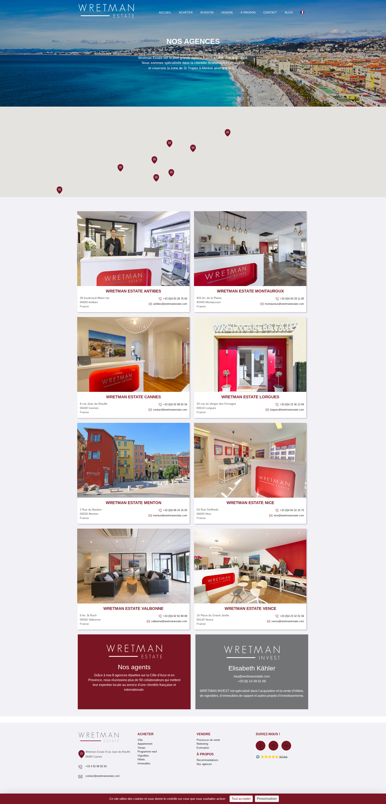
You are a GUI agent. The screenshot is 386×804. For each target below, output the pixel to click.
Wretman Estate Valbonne (133, 608)
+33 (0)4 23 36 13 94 (291, 404)
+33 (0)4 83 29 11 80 (291, 298)
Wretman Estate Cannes (133, 397)
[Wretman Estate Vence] (250, 566)
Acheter (186, 12)
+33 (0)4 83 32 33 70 (291, 510)
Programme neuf (147, 751)
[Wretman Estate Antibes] (133, 248)
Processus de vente (208, 739)
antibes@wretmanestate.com (169, 303)
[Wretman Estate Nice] (250, 460)
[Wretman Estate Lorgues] (250, 354)
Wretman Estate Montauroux (250, 291)
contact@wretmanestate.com (169, 409)
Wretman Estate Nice (250, 502)
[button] (156, 177)
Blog (289, 12)
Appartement (145, 743)
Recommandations (207, 760)
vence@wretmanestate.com (287, 621)
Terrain (141, 747)
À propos (205, 754)
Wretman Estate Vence (250, 608)
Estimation (203, 747)
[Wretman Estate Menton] (133, 460)
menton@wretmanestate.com (169, 515)
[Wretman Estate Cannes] (133, 354)
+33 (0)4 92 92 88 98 (174, 616)
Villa (140, 739)
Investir (207, 12)
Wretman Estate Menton (133, 502)
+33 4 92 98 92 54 (96, 766)
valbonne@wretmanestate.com (168, 621)
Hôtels (141, 759)
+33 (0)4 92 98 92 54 (174, 404)
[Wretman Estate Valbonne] (133, 566)
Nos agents (134, 667)
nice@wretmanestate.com (288, 515)
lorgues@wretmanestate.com (286, 409)
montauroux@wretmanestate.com (284, 303)
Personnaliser (267, 798)
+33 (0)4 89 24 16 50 (174, 510)
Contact (270, 12)
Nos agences (204, 764)
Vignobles (143, 755)
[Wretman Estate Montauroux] (250, 248)
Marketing (202, 743)
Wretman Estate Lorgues (250, 397)
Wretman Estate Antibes (133, 291)
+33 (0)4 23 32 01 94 (291, 616)
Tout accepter (241, 798)
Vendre (227, 12)
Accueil (165, 12)
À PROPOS (248, 12)
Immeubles (144, 763)
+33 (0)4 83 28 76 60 (174, 298)
